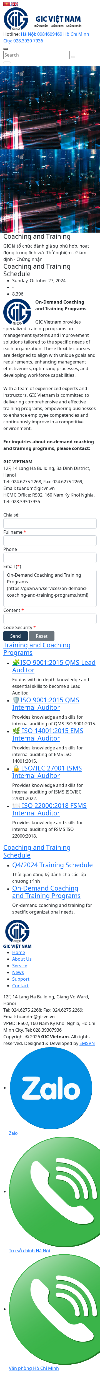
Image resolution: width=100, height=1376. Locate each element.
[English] (14, 3)
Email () (12, 566)
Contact (20, 986)
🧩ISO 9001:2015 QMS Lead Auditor (54, 666)
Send (15, 636)
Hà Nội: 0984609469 (42, 34)
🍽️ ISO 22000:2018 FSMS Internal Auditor (49, 809)
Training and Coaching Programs (37, 648)
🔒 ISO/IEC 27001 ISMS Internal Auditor (47, 772)
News (18, 972)
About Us (22, 959)
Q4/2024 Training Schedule (52, 864)
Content (13, 610)
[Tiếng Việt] (7, 3)
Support (20, 979)
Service (19, 966)
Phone (10, 549)
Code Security (19, 627)
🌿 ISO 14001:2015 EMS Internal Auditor (47, 734)
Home (18, 952)
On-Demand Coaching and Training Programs (46, 892)
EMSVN (87, 1043)
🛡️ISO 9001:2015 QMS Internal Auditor (45, 703)
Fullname (14, 532)
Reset (42, 636)
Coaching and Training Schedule (37, 851)
